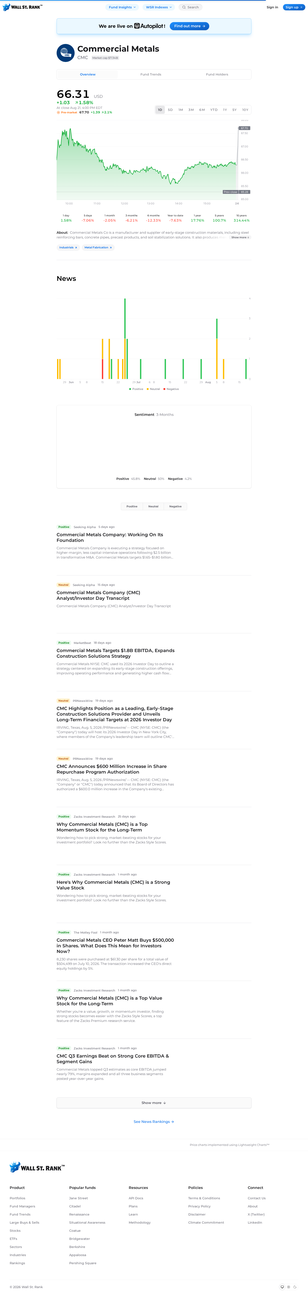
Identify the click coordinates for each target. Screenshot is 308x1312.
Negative (175, 506)
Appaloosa (77, 1255)
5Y (234, 110)
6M (202, 110)
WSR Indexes (157, 7)
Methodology (140, 1222)
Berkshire (77, 1247)
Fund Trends (150, 74)
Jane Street (78, 1198)
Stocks (15, 1231)
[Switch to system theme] (282, 1287)
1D (160, 110)
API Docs (136, 1198)
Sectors (16, 1247)
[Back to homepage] (22, 7)
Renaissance (79, 1214)
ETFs (13, 1239)
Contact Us (257, 1198)
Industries (18, 1255)
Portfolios (17, 1198)
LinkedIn (255, 1222)
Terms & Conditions (204, 1198)
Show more (239, 237)
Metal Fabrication (96, 247)
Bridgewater (79, 1239)
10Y (245, 110)
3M (191, 110)
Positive (131, 506)
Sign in (272, 7)
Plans (133, 1206)
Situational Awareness (87, 1222)
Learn (133, 1214)
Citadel (75, 1206)
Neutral (153, 506)
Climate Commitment (206, 1222)
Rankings (17, 1263)
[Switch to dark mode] (295, 1287)
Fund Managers (22, 1206)
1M (181, 110)
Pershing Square (83, 1263)
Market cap (105, 58)
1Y (225, 110)
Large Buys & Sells (24, 1222)
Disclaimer (197, 1214)
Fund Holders (217, 74)
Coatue (75, 1231)
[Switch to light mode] (288, 1287)
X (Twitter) (256, 1214)
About (253, 1206)
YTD (214, 110)
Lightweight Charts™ (253, 1145)
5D (170, 110)
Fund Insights (120, 7)
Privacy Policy (199, 1206)
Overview (88, 74)
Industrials (66, 247)
